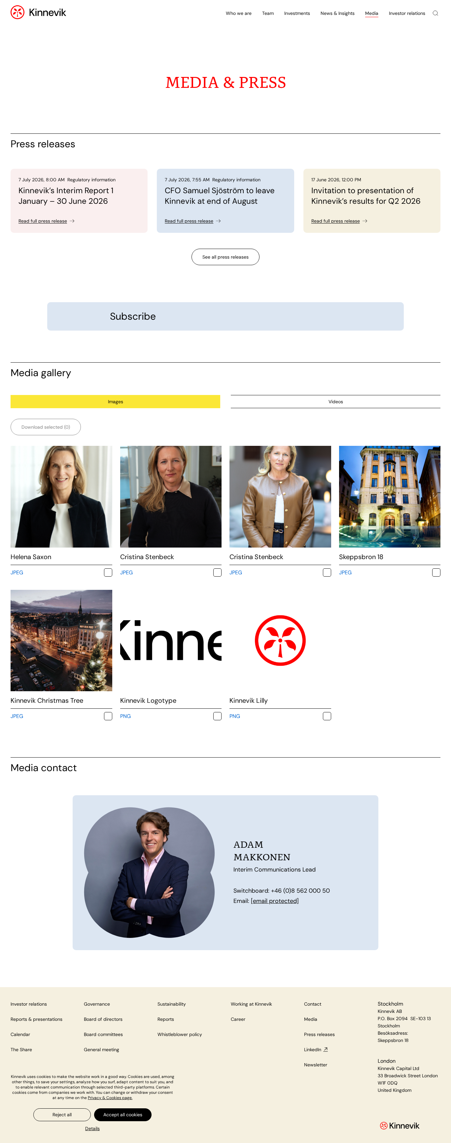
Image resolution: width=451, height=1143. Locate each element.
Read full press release (42, 221)
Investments (297, 13)
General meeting (101, 1050)
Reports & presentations (36, 1019)
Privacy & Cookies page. (110, 1097)
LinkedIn (312, 1050)
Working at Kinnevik (251, 1004)
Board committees (103, 1034)
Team (268, 13)
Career (238, 1019)
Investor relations (407, 13)
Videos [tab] (336, 402)
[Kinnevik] (48, 13)
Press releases (319, 1034)
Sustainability (171, 1004)
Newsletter (315, 1065)
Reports (165, 1019)
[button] (92, 1128)
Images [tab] (115, 402)
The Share (21, 1050)
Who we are (239, 13)
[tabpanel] (225, 569)
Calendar (20, 1034)
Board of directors (103, 1019)
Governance (97, 1004)
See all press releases (225, 257)
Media (371, 13)
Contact (312, 1004)
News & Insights (338, 13)
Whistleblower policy (179, 1034)
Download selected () (45, 427)
